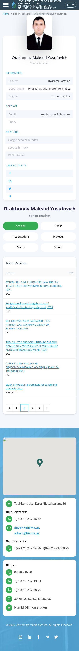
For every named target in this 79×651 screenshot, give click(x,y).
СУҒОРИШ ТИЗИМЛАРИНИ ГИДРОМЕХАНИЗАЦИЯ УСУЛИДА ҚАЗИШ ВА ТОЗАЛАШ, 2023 (32, 367)
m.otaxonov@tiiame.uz (55, 114)
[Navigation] (6, 5)
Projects (58, 236)
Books (58, 226)
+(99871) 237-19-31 (27, 581)
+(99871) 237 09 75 (55, 548)
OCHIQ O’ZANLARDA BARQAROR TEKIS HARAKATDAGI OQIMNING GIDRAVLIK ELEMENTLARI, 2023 (28, 324)
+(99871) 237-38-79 (27, 590)
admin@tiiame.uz (26, 533)
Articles (21, 226)
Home (6, 13)
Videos (58, 247)
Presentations (21, 236)
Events (20, 247)
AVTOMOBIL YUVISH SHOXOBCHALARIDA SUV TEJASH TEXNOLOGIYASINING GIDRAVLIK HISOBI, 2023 (34, 285)
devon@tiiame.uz (26, 528)
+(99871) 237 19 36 (27, 548)
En (68, 4)
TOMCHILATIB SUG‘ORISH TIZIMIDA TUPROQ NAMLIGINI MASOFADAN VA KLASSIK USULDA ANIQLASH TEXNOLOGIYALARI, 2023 (32, 345)
